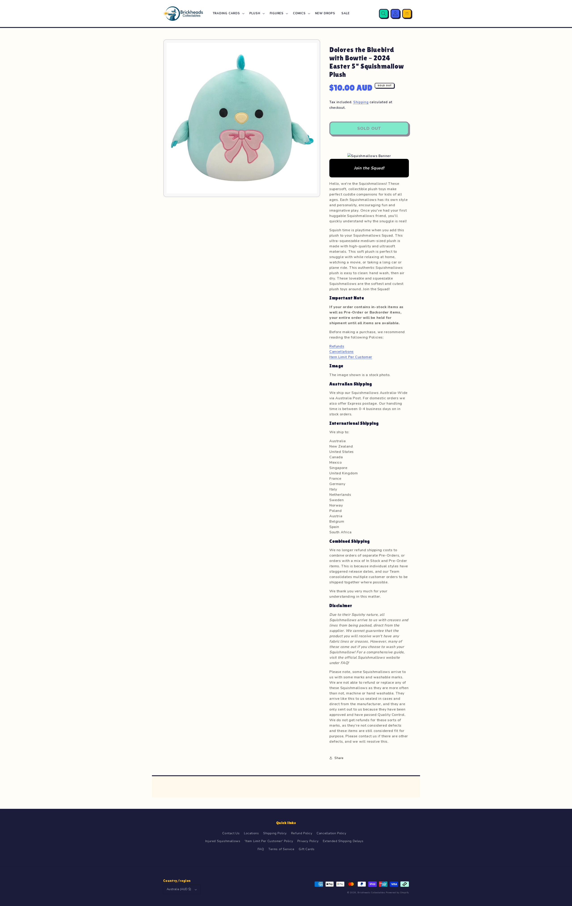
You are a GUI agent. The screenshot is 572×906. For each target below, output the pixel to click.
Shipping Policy (275, 833)
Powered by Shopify (397, 892)
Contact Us (231, 833)
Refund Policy (301, 833)
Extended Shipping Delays (343, 841)
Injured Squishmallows (222, 841)
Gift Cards (306, 849)
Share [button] (339, 758)
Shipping (361, 102)
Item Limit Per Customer (350, 357)
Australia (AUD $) (179, 889)
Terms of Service (281, 849)
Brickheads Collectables (371, 892)
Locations (251, 833)
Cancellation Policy (331, 833)
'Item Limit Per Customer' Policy (269, 841)
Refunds (336, 346)
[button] (228, 13)
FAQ (261, 849)
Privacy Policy (307, 841)
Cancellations (341, 351)
